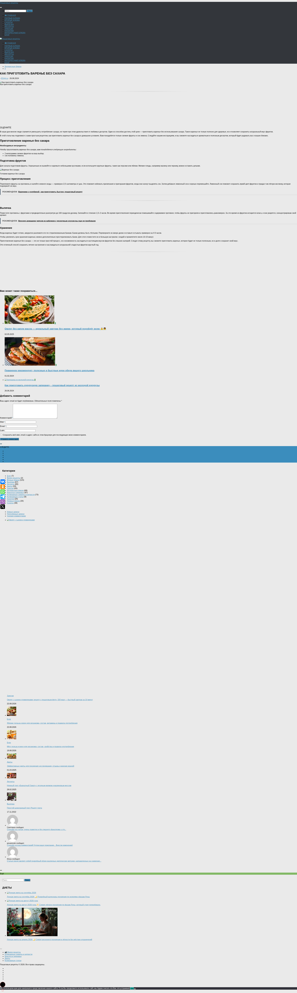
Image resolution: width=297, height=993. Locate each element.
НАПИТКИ (9, 31)
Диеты (9, 486)
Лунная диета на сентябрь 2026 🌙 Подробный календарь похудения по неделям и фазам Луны (48, 897)
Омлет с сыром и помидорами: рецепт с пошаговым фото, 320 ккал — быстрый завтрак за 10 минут (50, 700)
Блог (9, 476)
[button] (2, 984)
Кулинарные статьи (15, 497)
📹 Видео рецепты (13, 952)
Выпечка (10, 482)
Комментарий (6, 418)
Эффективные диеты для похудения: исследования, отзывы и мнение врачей (40, 766)
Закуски (10, 488)
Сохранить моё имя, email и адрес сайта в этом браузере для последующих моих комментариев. (44, 435)
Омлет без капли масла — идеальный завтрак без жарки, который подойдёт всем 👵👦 (55, 328)
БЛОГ (7, 35)
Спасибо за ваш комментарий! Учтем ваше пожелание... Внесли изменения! (40, 845)
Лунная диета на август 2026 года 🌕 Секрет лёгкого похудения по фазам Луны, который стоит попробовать (53, 905)
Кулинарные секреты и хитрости (21, 495)
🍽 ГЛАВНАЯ (10, 15)
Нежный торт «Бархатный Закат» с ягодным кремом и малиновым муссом (39, 786)
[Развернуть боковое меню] (1, 443)
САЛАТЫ (9, 22)
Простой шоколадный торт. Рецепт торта (24, 808)
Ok (132, 988)
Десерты (11, 484)
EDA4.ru (4, 78)
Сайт (2, 430)
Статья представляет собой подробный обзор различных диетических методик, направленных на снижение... (54, 861)
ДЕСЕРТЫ (9, 26)
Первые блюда (13, 501)
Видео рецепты (13, 478)
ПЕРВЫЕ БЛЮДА (12, 18)
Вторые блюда (13, 480)
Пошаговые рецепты (9, 3)
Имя (2, 422)
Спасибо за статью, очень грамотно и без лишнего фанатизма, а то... (36, 829)
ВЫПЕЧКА (9, 24)
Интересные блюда (13, 67)
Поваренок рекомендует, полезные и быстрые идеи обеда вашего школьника (49, 370)
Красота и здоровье (15, 493)
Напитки (10, 499)
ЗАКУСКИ (9, 29)
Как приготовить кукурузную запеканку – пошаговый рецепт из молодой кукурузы (52, 385)
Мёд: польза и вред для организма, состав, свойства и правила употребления (40, 747)
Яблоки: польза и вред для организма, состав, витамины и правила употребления (42, 723)
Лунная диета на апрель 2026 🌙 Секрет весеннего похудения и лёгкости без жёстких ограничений (49, 940)
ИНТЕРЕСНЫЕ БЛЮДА (15, 33)
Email (3, 426)
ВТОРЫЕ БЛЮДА (12, 20)
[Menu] (1, 7)
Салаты (10, 503)
